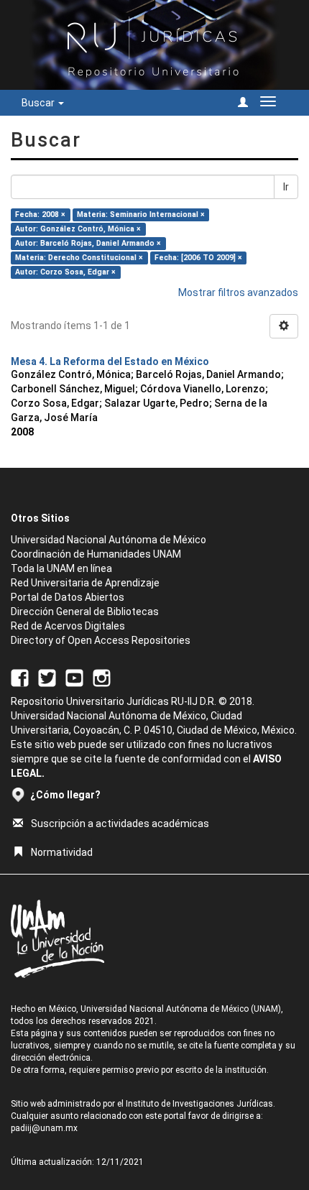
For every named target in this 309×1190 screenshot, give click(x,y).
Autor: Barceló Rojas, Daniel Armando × (88, 243)
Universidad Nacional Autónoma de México (108, 539)
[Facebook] (20, 677)
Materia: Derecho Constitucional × (79, 257)
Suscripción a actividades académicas (120, 823)
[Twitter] (47, 677)
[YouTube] (74, 677)
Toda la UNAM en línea (61, 568)
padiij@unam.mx (44, 1128)
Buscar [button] (39, 103)
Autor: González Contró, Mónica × (78, 229)
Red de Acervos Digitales (68, 626)
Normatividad (62, 852)
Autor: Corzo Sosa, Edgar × (65, 272)
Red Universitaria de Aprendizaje (85, 583)
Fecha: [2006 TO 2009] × (198, 257)
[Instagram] (102, 677)
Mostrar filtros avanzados (238, 292)
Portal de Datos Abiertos (67, 597)
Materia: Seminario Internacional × (141, 214)
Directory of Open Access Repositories (100, 640)
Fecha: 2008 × (40, 214)
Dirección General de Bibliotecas (85, 611)
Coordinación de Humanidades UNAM (96, 554)
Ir (286, 187)
